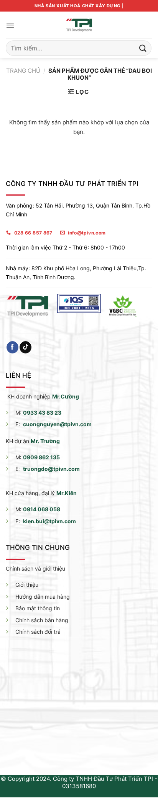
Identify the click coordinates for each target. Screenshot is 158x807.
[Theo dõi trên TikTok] (25, 347)
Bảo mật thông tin (37, 608)
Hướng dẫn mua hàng (42, 596)
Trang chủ (23, 70)
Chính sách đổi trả (38, 631)
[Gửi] (143, 47)
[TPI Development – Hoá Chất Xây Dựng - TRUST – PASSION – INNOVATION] (79, 25)
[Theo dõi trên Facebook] (12, 347)
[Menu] (10, 25)
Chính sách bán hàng (41, 620)
